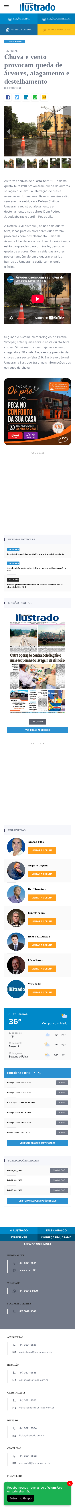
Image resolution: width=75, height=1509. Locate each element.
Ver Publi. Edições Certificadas (37, 1143)
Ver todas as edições (37, 730)
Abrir (62, 1082)
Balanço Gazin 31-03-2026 (19, 1093)
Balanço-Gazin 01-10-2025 (19, 1112)
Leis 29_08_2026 (14, 1170)
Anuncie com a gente (59, 30)
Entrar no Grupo (20, 1498)
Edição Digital (21, 19)
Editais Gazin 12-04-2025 (18, 1132)
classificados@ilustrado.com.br (36, 1407)
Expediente (19, 1237)
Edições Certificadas (59, 19)
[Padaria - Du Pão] (37, 411)
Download (58, 1170)
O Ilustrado (19, 1230)
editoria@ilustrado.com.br (33, 1380)
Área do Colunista (37, 1244)
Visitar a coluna (42, 850)
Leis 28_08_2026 (14, 1180)
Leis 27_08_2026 (14, 1190)
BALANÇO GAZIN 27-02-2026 (21, 1103)
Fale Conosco (56, 1230)
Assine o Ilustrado (21, 30)
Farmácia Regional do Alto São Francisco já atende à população (35, 554)
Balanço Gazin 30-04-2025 (19, 1122)
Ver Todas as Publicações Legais (37, 1201)
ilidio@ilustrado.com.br (32, 1435)
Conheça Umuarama (56, 1237)
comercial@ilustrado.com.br (34, 1463)
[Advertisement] (37, 492)
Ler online (37, 721)
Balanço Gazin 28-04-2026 (19, 1083)
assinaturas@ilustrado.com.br (35, 1352)
